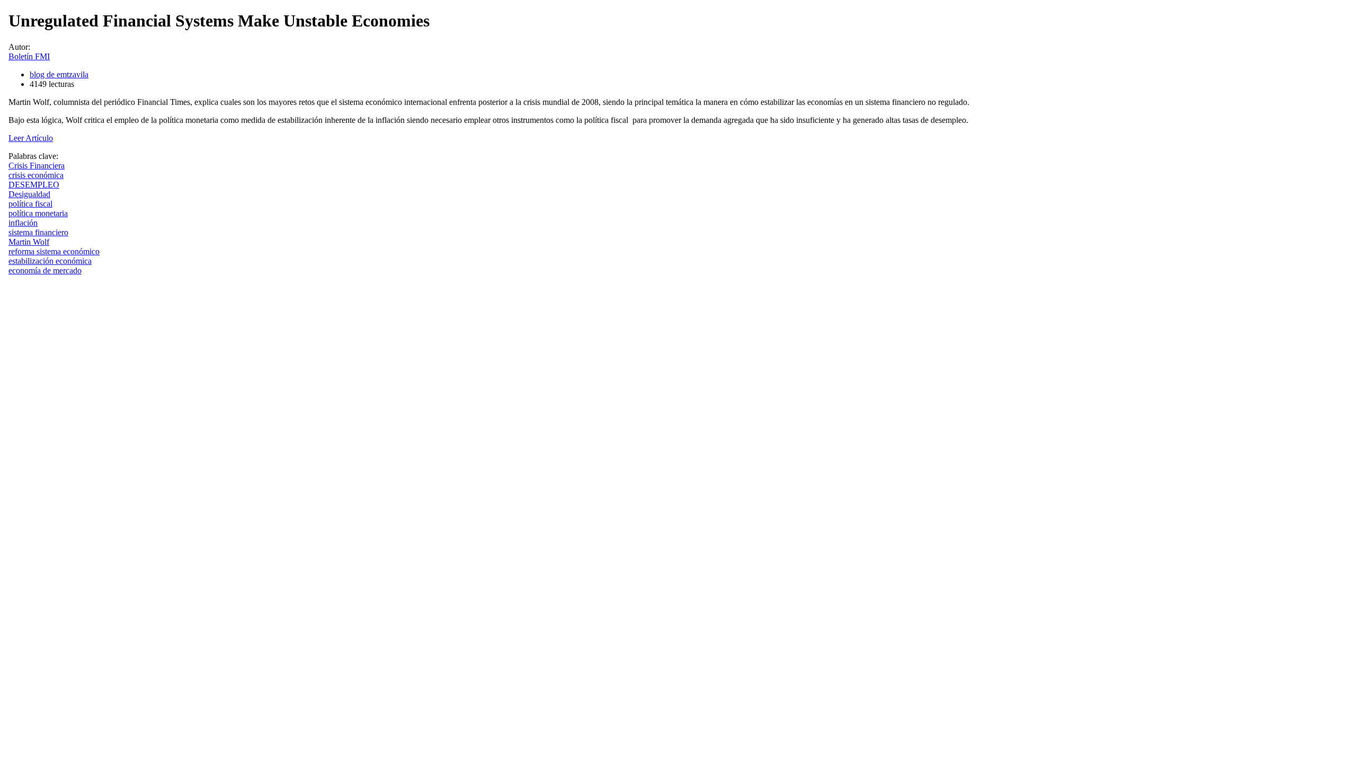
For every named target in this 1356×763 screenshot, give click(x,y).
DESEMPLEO (33, 184)
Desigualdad (29, 194)
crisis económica (36, 175)
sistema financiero (38, 232)
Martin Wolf (28, 241)
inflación (23, 222)
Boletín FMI (29, 56)
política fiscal (30, 203)
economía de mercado (45, 270)
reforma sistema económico (54, 251)
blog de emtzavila (59, 74)
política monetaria (38, 213)
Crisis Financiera (36, 165)
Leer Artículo (30, 138)
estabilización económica (50, 260)
